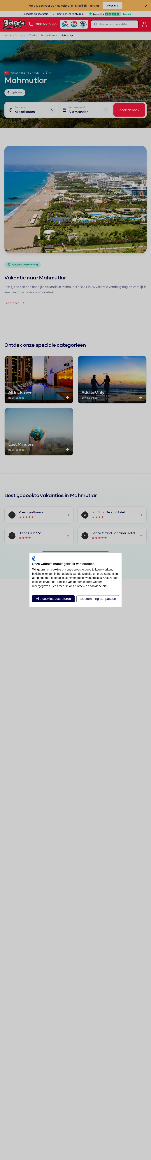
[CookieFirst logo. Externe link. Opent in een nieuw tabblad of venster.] (34, 558)
